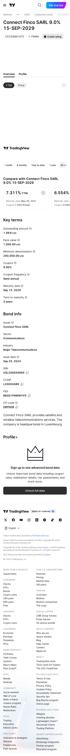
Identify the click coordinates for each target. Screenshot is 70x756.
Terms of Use (43, 678)
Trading (7, 720)
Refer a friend (10, 699)
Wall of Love (9, 695)
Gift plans (41, 584)
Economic (8, 633)
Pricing (40, 577)
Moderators (9, 710)
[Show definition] (30, 228)
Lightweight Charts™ (47, 721)
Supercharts (9, 573)
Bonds (6, 591)
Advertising (42, 738)
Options (7, 661)
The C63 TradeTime (46, 668)
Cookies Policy (44, 689)
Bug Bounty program (47, 700)
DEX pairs (8, 601)
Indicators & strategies (15, 737)
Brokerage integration (47, 742)
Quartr (47, 554)
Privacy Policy (43, 685)
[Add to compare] (43, 193)
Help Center (42, 643)
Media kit (41, 651)
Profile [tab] (23, 74)
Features (40, 573)
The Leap (41, 605)
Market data (42, 581)
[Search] (39, 5)
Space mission (44, 636)
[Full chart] (64, 85)
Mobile (6, 678)
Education (8, 724)
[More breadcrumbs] (18, 14)
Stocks (7, 583)
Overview (41, 594)
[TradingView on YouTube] (21, 520)
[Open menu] (4, 5)
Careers (40, 647)
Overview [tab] (9, 74)
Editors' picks (10, 727)
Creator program (12, 703)
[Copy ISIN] (27, 372)
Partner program (45, 745)
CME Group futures (46, 615)
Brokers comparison (46, 601)
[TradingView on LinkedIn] (37, 520)
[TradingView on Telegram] (44, 520)
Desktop (7, 682)
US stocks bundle (45, 622)
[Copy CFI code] (16, 407)
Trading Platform (45, 728)
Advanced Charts (45, 724)
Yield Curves (10, 657)
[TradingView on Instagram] (29, 520)
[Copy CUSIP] (22, 384)
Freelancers (9, 745)
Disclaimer (41, 682)
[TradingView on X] (5, 520)
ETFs (5, 587)
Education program (46, 749)
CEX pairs (8, 598)
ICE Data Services (40, 535)
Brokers (40, 598)
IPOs (5, 643)
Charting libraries (45, 717)
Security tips (43, 696)
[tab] (8, 85)
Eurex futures (43, 619)
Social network (11, 692)
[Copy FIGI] (29, 395)
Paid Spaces (10, 748)
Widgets (40, 713)
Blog (38, 640)
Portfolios (8, 654)
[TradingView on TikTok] (52, 520)
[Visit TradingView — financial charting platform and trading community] (16, 148)
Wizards (7, 741)
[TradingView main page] (12, 5)
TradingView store (46, 661)
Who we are (42, 633)
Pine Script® (9, 668)
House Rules (9, 706)
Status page (42, 703)
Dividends (8, 640)
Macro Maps (9, 664)
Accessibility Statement (48, 692)
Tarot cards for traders (48, 664)
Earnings (7, 636)
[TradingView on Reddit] (60, 520)
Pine (5, 605)
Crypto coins (10, 594)
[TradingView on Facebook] (13, 520)
